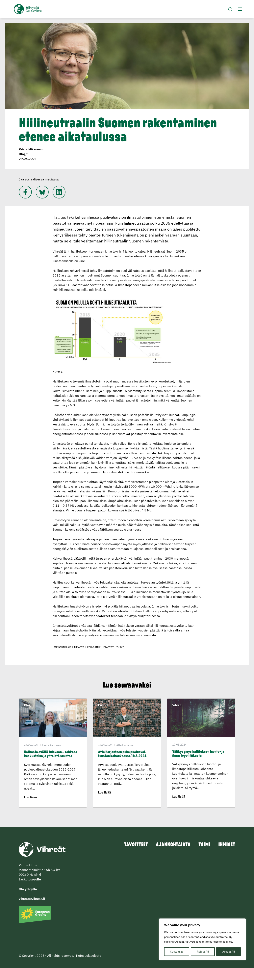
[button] (230, 9)
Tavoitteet (136, 845)
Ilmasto (79, 647)
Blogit (23, 154)
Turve (120, 647)
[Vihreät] (42, 849)
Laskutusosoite (30, 879)
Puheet (103, 705)
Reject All (203, 951)
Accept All (228, 951)
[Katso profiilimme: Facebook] (25, 192)
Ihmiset (226, 845)
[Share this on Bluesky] (42, 192)
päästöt (108, 647)
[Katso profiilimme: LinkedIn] (59, 192)
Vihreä (177, 705)
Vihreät (37, 9)
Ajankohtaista (173, 845)
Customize (177, 951)
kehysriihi (94, 647)
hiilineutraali (62, 647)
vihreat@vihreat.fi (32, 899)
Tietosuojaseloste (88, 956)
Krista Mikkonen (30, 149)
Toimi (204, 845)
